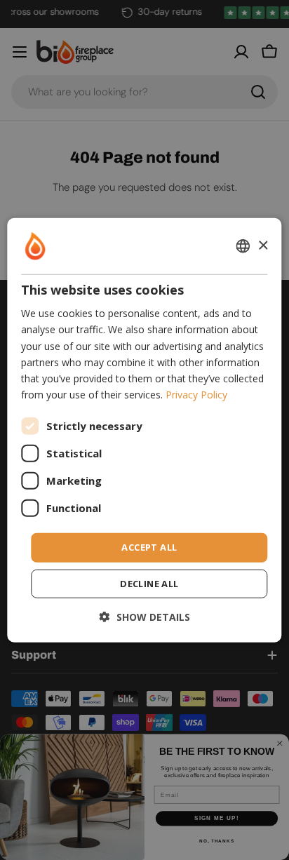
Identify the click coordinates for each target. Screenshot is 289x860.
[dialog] (144, 430)
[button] (145, 616)
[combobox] (243, 246)
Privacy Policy (196, 394)
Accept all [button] (149, 547)
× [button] (262, 245)
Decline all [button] (149, 583)
